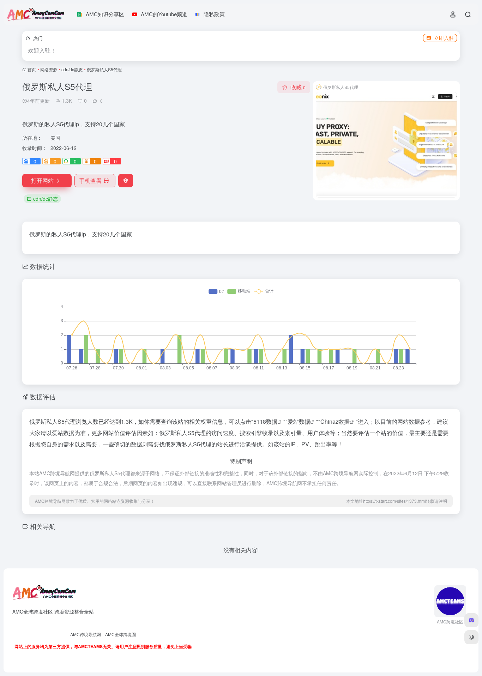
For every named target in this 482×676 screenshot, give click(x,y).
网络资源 (48, 69)
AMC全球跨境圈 (120, 634)
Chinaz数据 (335, 421)
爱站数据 (299, 421)
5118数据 (265, 421)
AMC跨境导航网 (85, 634)
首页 (32, 69)
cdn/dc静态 (72, 69)
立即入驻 (444, 37)
